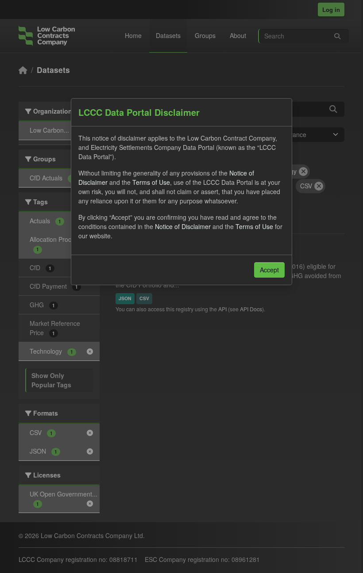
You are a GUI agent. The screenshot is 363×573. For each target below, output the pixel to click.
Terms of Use (151, 182)
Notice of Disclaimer (183, 226)
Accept (269, 269)
